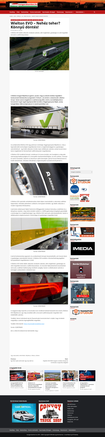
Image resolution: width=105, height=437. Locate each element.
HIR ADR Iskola (71, 404)
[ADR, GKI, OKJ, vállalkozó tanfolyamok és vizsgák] (80, 181)
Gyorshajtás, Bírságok (48, 12)
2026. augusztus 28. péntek (34, 389)
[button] (94, 12)
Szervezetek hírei (32, 379)
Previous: (22, 360)
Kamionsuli (70, 413)
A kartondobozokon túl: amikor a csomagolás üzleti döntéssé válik (69, 384)
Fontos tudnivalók (35, 12)
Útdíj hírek (70, 422)
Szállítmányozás (32, 377)
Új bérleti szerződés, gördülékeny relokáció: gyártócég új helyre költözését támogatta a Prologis (51, 386)
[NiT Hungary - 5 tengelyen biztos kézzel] (83, 293)
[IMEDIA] (83, 248)
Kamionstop (70, 411)
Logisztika (31, 375)
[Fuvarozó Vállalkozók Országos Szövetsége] (74, 198)
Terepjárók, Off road (72, 419)
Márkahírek (24, 20)
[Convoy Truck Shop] (51, 413)
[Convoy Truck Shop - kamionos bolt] (84, 198)
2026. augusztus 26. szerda (69, 387)
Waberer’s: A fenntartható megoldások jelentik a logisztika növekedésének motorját (35, 385)
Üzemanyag (60, 12)
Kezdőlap (12, 12)
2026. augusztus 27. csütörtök (52, 390)
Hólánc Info (70, 408)
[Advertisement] (39, 83)
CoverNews (67, 434)
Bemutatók (13, 20)
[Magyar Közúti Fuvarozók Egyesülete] (74, 189)
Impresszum (68, 12)
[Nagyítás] (66, 108)
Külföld (21, 377)
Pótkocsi (30, 20)
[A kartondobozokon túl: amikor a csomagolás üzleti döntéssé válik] (70, 375)
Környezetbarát (14, 377)
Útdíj (18, 12)
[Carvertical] (24, 413)
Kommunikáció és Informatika (84, 377)
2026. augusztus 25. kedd (86, 389)
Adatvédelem (79, 12)
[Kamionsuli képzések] (82, 232)
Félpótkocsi (28, 355)
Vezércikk (35, 20)
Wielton (40, 20)
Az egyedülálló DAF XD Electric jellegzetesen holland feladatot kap (17, 384)
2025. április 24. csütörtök (17, 30)
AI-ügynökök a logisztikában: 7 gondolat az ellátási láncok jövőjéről (87, 385)
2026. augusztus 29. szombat (18, 387)
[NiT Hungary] (83, 189)
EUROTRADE (22, 355)
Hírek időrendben (72, 406)
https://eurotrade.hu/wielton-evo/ (34, 324)
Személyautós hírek (72, 417)
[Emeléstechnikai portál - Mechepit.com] (82, 214)
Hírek (19, 20)
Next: (55, 360)
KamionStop (24, 12)
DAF (12, 375)
